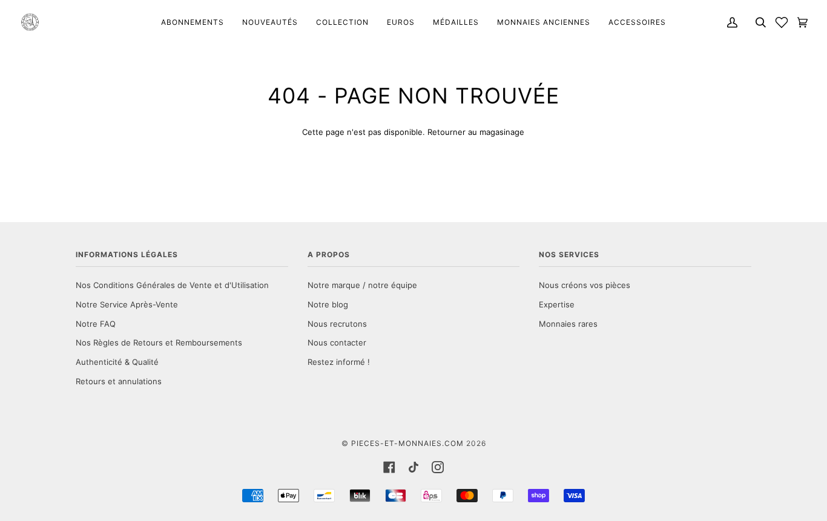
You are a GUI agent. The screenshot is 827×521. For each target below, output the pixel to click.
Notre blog (328, 304)
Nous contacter (337, 342)
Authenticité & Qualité (117, 362)
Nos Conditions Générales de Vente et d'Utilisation (172, 285)
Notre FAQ (96, 324)
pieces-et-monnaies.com (407, 443)
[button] (781, 22)
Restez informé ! (339, 362)
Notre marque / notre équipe (362, 285)
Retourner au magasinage (475, 132)
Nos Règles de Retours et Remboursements (159, 342)
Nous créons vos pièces (584, 285)
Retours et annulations (119, 381)
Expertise (557, 304)
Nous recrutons (337, 324)
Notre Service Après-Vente (127, 304)
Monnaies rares (568, 324)
